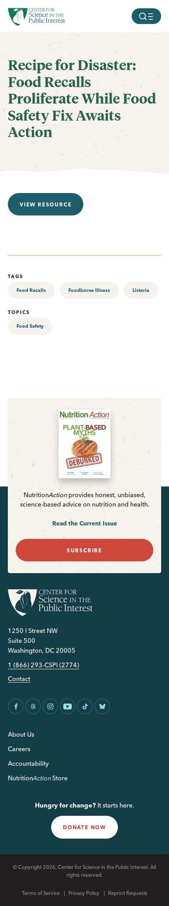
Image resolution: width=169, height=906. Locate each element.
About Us (21, 734)
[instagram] (50, 706)
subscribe (84, 550)
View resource (46, 204)
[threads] (33, 706)
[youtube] (67, 706)
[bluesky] (102, 706)
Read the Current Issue (84, 523)
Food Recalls (31, 290)
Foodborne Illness (89, 290)
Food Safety (30, 326)
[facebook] (16, 706)
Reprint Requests (127, 893)
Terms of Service (41, 893)
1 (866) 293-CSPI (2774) (43, 665)
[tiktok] (85, 706)
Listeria (140, 290)
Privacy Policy (83, 893)
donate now (84, 827)
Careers (19, 749)
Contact (19, 679)
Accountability (28, 763)
